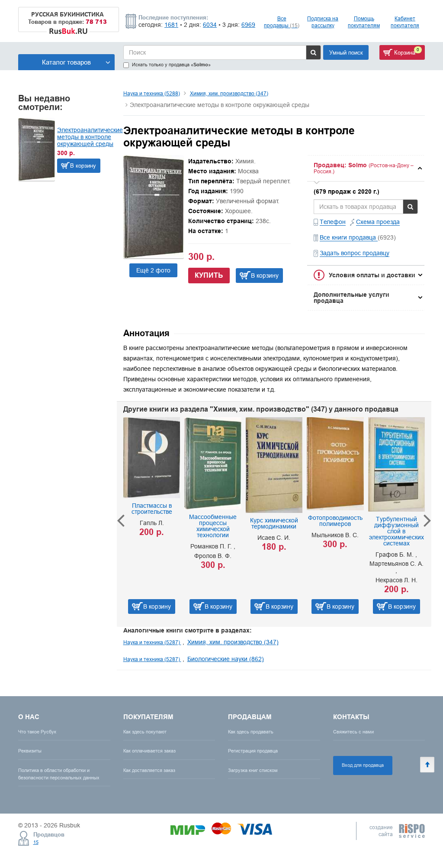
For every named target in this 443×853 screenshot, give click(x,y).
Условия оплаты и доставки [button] (372, 275)
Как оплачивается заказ (149, 751)
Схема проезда (378, 221)
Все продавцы (281, 22)
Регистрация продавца (253, 751)
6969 (248, 24)
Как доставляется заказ (149, 770)
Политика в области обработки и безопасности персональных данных (59, 774)
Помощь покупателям (364, 22)
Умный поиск (346, 52)
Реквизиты (30, 751)
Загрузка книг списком (253, 770)
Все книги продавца (349, 237)
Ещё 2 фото (153, 270)
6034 (210, 24)
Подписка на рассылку (322, 22)
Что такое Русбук (37, 732)
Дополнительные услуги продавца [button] (351, 297)
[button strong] (365, 168)
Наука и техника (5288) (151, 93)
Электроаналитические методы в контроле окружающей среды (90, 136)
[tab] (365, 168)
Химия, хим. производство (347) (229, 93)
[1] (153, 256)
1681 (171, 24)
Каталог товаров (66, 62)
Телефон (333, 221)
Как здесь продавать (250, 732)
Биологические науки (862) (225, 658)
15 (36, 842)
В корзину (83, 165)
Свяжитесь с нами (353, 732)
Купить (209, 275)
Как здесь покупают (145, 732)
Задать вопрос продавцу (354, 253)
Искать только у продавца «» (171, 64)
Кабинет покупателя (405, 22)
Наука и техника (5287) (152, 642)
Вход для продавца (363, 765)
